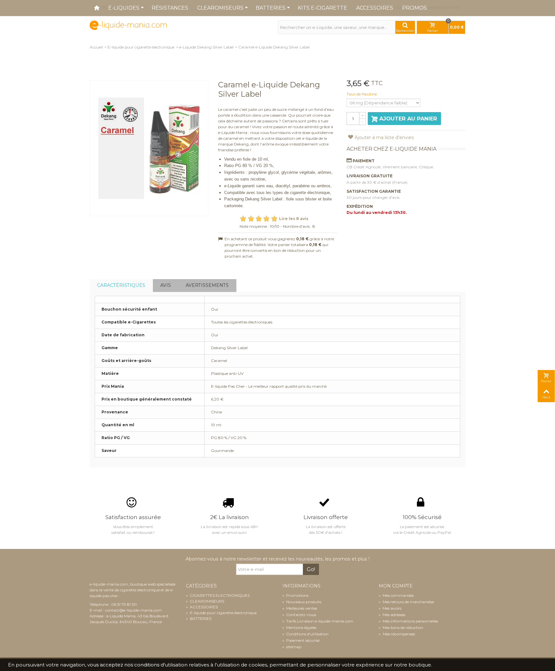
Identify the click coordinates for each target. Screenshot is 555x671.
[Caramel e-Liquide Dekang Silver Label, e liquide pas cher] (149, 148)
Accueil (96, 47)
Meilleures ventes (299, 608)
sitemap (291, 646)
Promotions (295, 595)
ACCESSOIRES (202, 607)
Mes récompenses (398, 633)
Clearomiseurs (220, 8)
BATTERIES (198, 618)
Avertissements (207, 285)
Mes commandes (396, 595)
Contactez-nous (299, 614)
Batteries (271, 8)
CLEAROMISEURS (205, 601)
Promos (414, 8)
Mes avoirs (390, 608)
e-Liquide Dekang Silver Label (206, 47)
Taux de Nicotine (362, 94)
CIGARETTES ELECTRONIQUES (218, 595)
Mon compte (396, 586)
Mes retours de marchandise (406, 601)
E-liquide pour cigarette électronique (141, 47)
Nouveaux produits (301, 601)
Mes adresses (392, 614)
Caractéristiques (121, 285)
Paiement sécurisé (301, 640)
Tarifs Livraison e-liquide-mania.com (317, 621)
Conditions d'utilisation (305, 633)
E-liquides (123, 8)
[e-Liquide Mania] (128, 24)
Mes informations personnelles (408, 621)
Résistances (170, 8)
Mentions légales (299, 627)
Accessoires (374, 8)
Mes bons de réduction (401, 627)
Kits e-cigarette (322, 8)
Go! (311, 569)
